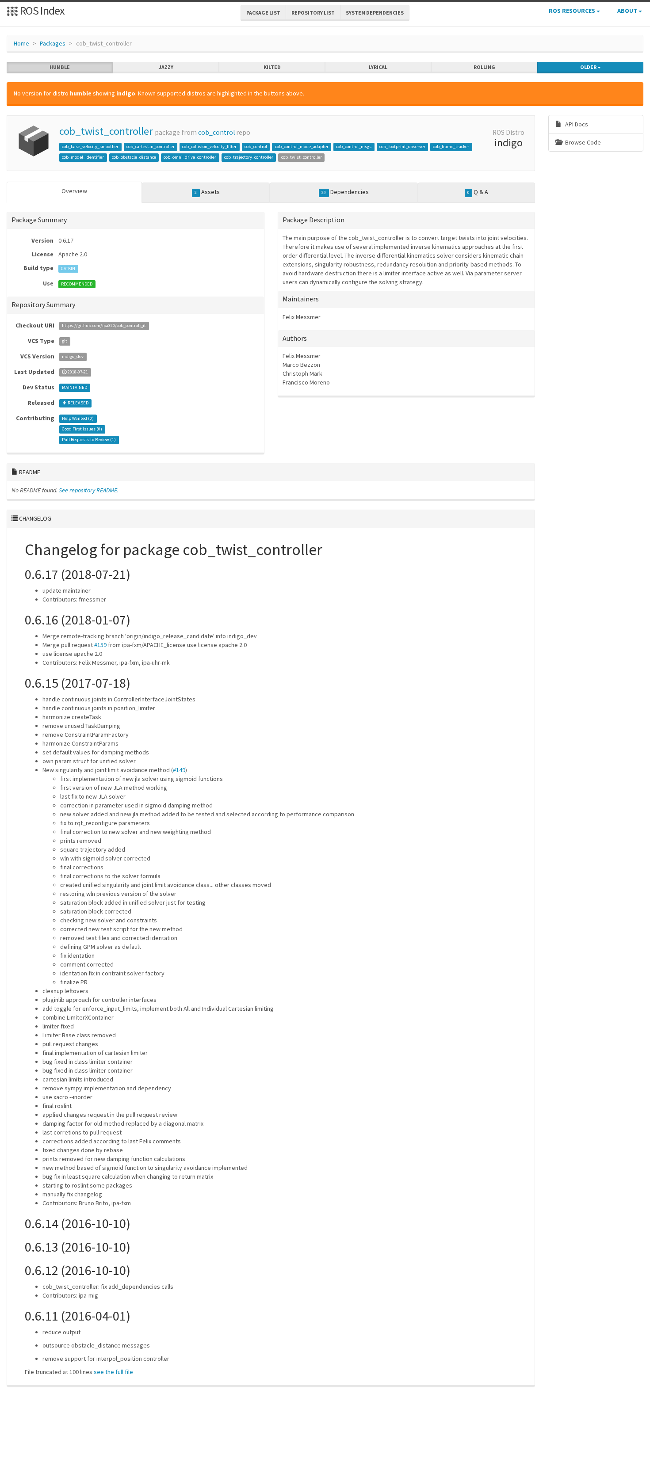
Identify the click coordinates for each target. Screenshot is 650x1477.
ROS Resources (572, 11)
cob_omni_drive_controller (190, 157)
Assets (207, 192)
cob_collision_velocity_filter (209, 146)
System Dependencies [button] (375, 12)
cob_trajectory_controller (248, 157)
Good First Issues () (82, 429)
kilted (272, 67)
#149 (179, 770)
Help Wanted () (78, 419)
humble (60, 67)
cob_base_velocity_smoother (90, 146)
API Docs (576, 124)
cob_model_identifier (83, 157)
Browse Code (582, 142)
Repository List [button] (313, 12)
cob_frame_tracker (451, 146)
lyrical (378, 67)
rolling (484, 67)
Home (21, 43)
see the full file (113, 1372)
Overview (74, 191)
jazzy (166, 67)
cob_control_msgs (353, 146)
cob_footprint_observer (402, 146)
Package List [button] (263, 12)
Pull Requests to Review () (89, 440)
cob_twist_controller (106, 131)
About (628, 11)
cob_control (216, 132)
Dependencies (344, 192)
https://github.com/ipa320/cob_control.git (104, 326)
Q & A (477, 192)
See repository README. (89, 490)
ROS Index (41, 10)
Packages (52, 43)
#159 (100, 645)
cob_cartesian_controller (150, 146)
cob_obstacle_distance (134, 157)
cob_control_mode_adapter (302, 146)
